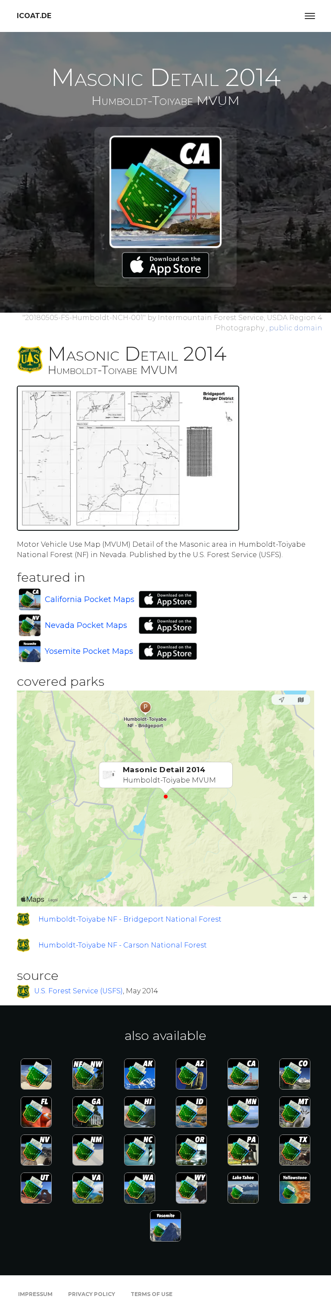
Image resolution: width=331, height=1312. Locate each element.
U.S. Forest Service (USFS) (78, 991)
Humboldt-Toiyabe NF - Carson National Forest (122, 945)
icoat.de (34, 16)
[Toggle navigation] (310, 16)
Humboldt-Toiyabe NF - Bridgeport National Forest (130, 919)
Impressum (35, 1294)
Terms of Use (151, 1294)
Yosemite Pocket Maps (89, 651)
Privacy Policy (91, 1294)
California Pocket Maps (89, 599)
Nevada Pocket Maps (86, 625)
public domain (295, 328)
